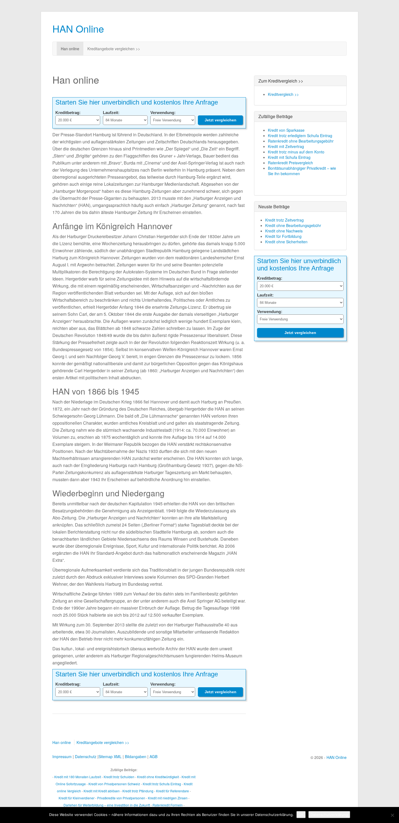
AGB (153, 756)
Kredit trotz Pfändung (137, 791)
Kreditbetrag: (68, 112)
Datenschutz (85, 756)
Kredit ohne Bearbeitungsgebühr (293, 225)
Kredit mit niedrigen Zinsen (168, 798)
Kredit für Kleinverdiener (76, 798)
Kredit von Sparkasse (286, 130)
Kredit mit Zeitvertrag (286, 146)
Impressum (62, 756)
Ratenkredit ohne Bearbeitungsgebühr (301, 141)
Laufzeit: (111, 112)
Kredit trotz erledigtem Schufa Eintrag (300, 135)
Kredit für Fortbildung (283, 236)
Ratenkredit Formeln (168, 805)
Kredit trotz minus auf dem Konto (296, 151)
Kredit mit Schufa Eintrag (289, 157)
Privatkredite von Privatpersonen (121, 798)
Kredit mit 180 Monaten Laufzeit (77, 776)
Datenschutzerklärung (329, 814)
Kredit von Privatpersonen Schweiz (114, 783)
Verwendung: (163, 112)
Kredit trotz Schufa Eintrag (162, 783)
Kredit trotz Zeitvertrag (284, 220)
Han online (70, 48)
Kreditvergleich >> (283, 94)
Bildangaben (135, 756)
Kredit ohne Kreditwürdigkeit (158, 776)
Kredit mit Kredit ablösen (102, 791)
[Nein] (392, 815)
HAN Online (78, 28)
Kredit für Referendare (172, 791)
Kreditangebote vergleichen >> (113, 48)
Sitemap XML (110, 756)
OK (301, 814)
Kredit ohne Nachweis (284, 231)
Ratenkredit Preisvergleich (290, 162)
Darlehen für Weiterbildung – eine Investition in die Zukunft (107, 805)
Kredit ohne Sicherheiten (286, 241)
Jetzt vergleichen (220, 120)
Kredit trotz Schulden (119, 776)
